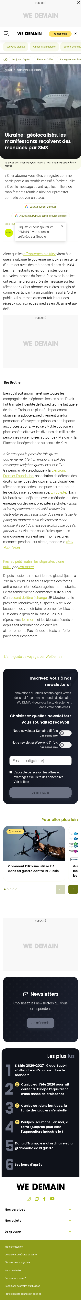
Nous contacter (13, 1270)
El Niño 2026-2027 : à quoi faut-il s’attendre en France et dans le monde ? (41, 1070)
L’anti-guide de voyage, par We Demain (33, 656)
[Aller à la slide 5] (16, 889)
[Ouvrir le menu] (6, 33)
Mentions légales (14, 1246)
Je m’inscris (40, 1023)
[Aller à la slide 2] (7, 889)
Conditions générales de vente (21, 1254)
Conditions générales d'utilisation (22, 1286)
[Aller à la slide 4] (13, 889)
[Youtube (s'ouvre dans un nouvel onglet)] (52, 1198)
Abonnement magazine (17, 1262)
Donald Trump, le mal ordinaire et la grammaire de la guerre (44, 1145)
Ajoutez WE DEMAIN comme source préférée (42, 215)
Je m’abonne (60, 33)
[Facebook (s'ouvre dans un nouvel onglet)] (44, 1198)
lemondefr (26, 567)
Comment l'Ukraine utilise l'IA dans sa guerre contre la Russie (33, 868)
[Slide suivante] (73, 889)
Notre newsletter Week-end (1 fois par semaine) (35, 745)
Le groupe (13, 1231)
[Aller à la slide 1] (5, 889)
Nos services (15, 1209)
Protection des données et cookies (23, 1294)
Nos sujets (13, 1220)
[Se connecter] (75, 33)
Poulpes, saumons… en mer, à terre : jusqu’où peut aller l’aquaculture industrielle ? (44, 1127)
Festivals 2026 (45, 59)
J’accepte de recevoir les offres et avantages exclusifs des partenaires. (39, 777)
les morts (29, 619)
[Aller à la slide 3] (10, 889)
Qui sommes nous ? (15, 1278)
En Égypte (58, 492)
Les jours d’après (28, 1164)
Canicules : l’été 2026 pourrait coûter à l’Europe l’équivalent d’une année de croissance (45, 1089)
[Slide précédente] (60, 889)
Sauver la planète (15, 46)
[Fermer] (62, 226)
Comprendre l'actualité (29, 70)
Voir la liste (21, 782)
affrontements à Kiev (39, 254)
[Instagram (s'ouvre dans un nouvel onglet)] (28, 1198)
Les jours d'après (21, 59)
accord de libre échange (28, 597)
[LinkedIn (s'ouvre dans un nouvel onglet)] (36, 1198)
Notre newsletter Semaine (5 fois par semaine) (35, 733)
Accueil (8, 70)
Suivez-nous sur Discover (43, 206)
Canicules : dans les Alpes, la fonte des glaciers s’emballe (44, 1108)
